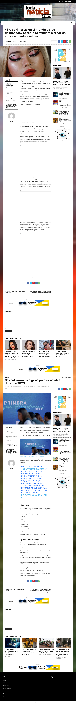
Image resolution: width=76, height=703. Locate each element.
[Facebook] (57, 1)
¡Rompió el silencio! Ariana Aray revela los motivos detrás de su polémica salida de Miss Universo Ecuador (12, 355)
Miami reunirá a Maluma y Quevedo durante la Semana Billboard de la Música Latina (11, 88)
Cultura (60, 118)
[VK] (67, 41)
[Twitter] (59, 1)
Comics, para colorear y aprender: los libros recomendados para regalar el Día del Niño (64, 113)
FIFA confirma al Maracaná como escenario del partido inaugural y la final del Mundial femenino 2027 (11, 104)
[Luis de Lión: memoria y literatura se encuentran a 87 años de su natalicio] (55, 120)
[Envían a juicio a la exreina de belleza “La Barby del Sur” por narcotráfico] (63, 345)
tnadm (9, 41)
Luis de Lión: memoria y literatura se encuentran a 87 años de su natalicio (65, 120)
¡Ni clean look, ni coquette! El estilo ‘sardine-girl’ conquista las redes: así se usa (46, 354)
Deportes (7, 100)
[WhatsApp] (70, 41)
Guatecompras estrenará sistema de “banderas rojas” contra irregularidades (11, 96)
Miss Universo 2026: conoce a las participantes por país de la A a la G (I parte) (29, 354)
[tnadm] (6, 42)
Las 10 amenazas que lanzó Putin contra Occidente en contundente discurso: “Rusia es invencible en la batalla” (40, 293)
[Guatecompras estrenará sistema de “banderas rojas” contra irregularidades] (55, 94)
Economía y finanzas (9, 92)
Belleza (6, 359)
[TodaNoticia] (38, 11)
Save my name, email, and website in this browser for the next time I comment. (20, 328)
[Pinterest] (64, 41)
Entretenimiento (8, 83)
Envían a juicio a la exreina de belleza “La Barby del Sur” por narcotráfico (63, 354)
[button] (71, 23)
